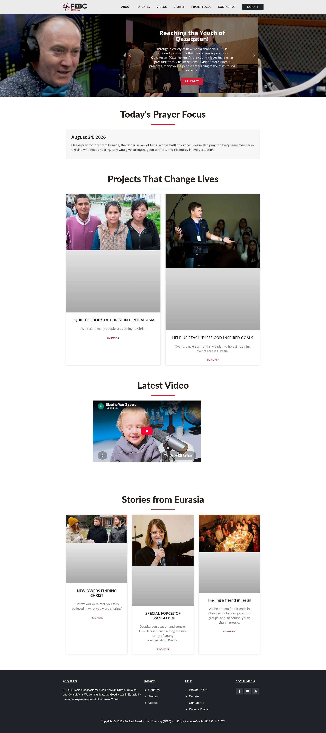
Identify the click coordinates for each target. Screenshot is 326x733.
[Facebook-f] (239, 691)
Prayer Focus (201, 7)
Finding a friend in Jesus (229, 600)
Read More (113, 338)
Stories (179, 7)
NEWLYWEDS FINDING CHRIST (97, 593)
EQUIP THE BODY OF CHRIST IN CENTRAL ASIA (113, 319)
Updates (144, 7)
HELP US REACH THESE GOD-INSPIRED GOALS (212, 337)
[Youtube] (247, 691)
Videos (162, 7)
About (126, 7)
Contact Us (226, 7)
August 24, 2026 (88, 137)
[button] (130, 55)
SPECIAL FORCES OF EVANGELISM (163, 615)
